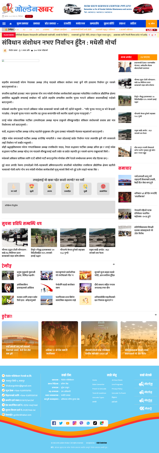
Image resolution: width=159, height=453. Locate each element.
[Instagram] (74, 423)
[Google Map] (102, 423)
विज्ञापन (114, 397)
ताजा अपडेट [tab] (126, 57)
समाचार (36, 24)
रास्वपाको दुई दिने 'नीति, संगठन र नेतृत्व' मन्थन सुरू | (85, 35)
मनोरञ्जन (80, 24)
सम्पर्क (94, 401)
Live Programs (117, 384)
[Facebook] (54, 423)
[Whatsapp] (88, 423)
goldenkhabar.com (22, 415)
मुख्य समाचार (22, 24)
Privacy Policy (117, 388)
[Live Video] (151, 29)
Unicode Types (98, 397)
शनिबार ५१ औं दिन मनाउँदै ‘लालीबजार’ (57, 352)
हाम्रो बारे (114, 401)
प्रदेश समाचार (50, 24)
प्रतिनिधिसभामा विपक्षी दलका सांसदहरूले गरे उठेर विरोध (136, 352)
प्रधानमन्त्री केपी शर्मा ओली (81, 29)
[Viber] (81, 423)
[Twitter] (61, 423)
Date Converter (98, 384)
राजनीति (67, 24)
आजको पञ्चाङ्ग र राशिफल (106, 29)
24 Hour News (117, 380)
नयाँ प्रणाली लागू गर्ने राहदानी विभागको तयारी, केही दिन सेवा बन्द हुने (18, 350)
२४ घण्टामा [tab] (145, 57)
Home (94, 380)
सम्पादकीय (94, 24)
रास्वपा (46, 29)
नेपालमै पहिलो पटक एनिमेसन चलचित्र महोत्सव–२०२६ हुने (97, 352)
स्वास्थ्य (122, 24)
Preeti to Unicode (99, 388)
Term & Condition (99, 393)
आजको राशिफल (126, 29)
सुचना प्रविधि (109, 24)
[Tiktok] (95, 423)
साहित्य (133, 24)
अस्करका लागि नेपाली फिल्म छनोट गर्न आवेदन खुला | (127, 35)
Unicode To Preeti (119, 393)
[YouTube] (68, 423)
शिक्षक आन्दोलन (61, 29)
